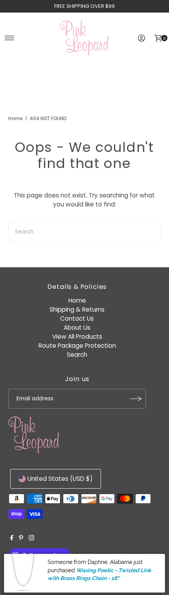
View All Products (77, 336)
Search (77, 354)
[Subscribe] (136, 399)
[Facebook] (11, 538)
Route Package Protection (77, 345)
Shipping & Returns (77, 309)
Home (15, 118)
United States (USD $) (60, 479)
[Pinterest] (21, 538)
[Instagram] (31, 538)
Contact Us (77, 318)
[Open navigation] (10, 38)
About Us (77, 327)
